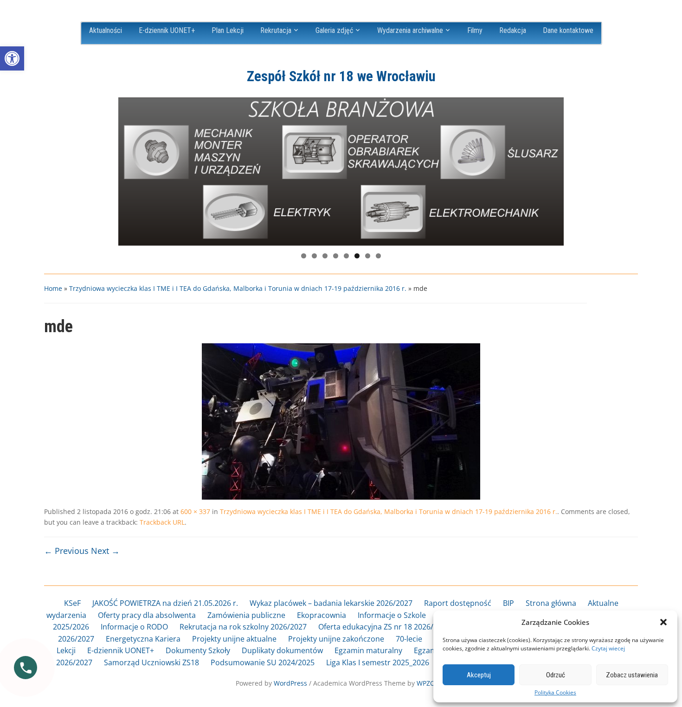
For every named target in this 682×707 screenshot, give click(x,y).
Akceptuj (479, 675)
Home (53, 288)
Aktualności (105, 30)
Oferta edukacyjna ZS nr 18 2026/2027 (384, 627)
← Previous (66, 550)
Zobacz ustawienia (632, 675)
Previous (130, 169)
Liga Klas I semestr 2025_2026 (377, 662)
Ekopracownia (321, 615)
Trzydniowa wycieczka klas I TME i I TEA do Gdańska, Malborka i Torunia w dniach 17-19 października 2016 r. (237, 288)
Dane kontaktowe (568, 30)
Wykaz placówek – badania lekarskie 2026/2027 (331, 603)
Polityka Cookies (555, 692)
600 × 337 (195, 511)
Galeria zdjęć (334, 30)
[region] (341, 171)
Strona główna (551, 603)
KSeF (72, 603)
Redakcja (512, 30)
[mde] (341, 421)
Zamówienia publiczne (246, 615)
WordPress (290, 683)
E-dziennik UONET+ (167, 30)
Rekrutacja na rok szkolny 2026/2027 (243, 627)
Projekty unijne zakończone (336, 639)
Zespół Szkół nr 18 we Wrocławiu (341, 76)
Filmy (475, 30)
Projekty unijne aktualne (234, 639)
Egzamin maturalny (368, 650)
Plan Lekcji (228, 30)
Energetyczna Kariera (143, 639)
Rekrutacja (275, 30)
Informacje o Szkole (392, 615)
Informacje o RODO (134, 627)
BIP (508, 603)
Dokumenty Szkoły (198, 650)
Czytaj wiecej (608, 648)
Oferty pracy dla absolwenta (147, 615)
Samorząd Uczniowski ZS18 (151, 662)
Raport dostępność (457, 603)
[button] (12, 58)
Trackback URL (162, 522)
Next (552, 169)
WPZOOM (431, 683)
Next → (105, 550)
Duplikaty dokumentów (282, 650)
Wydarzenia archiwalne (410, 30)
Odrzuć (555, 675)
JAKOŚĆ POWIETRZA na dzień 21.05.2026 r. (165, 603)
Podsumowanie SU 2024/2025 (263, 662)
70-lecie (409, 639)
